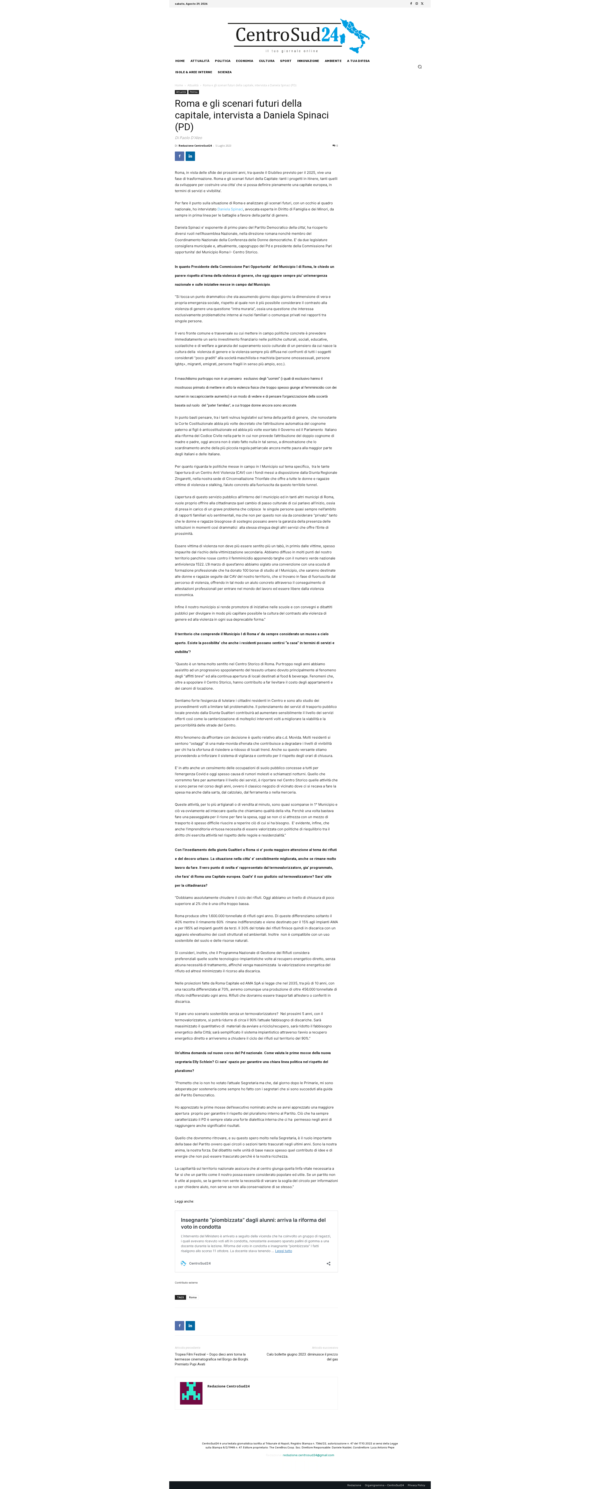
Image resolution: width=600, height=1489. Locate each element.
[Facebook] (411, 4)
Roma (193, 1297)
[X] (422, 4)
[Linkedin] (190, 156)
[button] (419, 66)
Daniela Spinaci (230, 209)
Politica (194, 92)
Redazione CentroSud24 (195, 145)
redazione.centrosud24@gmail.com (308, 1455)
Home (179, 85)
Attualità (193, 85)
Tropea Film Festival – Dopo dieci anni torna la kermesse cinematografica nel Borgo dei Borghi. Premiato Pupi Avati (212, 1359)
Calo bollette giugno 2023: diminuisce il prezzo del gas (302, 1356)
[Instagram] (417, 4)
